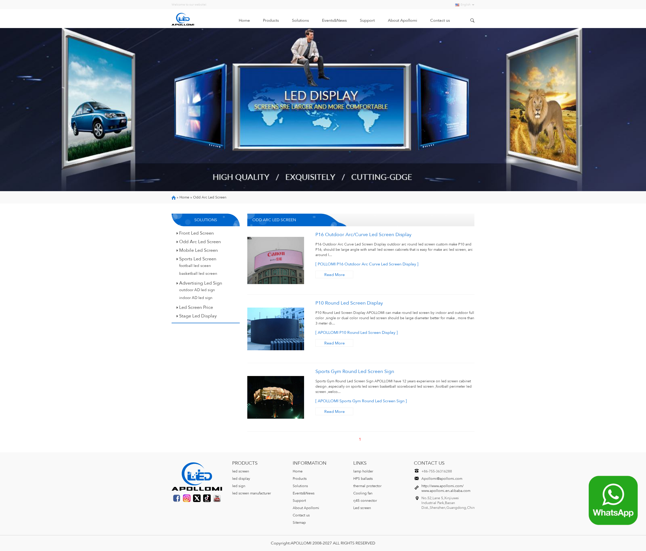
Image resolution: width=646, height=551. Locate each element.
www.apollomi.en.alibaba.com (445, 490)
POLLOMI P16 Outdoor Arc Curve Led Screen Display (367, 264)
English (466, 5)
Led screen (362, 508)
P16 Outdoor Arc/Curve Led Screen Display (363, 234)
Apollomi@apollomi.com (441, 478)
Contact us (440, 20)
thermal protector (367, 486)
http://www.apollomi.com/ (442, 486)
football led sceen (195, 265)
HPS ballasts (363, 478)
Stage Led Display (198, 316)
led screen (240, 471)
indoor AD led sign (195, 297)
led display (241, 478)
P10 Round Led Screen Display (349, 303)
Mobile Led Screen (198, 250)
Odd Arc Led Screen (209, 197)
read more (334, 275)
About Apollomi (402, 20)
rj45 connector (365, 500)
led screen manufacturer (251, 493)
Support (367, 20)
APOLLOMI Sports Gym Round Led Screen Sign (361, 401)
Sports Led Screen (197, 259)
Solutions (300, 20)
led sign (238, 486)
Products (271, 20)
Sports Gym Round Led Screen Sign (354, 371)
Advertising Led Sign (200, 283)
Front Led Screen (196, 233)
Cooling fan (362, 493)
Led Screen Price (196, 307)
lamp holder (363, 471)
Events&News (334, 20)
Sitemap (299, 522)
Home (244, 20)
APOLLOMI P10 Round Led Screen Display (356, 332)
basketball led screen (198, 273)
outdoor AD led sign (197, 290)
